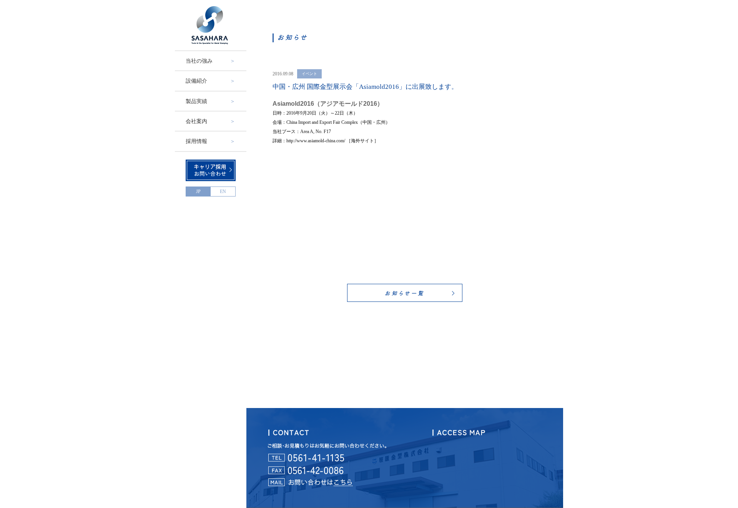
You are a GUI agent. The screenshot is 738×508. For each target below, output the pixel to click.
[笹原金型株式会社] (210, 25)
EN (223, 191)
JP (198, 191)
